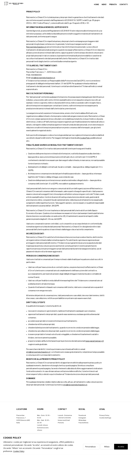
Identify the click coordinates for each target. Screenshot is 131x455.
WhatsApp (82, 420)
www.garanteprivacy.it (94, 341)
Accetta (121, 446)
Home (96, 4)
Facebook (82, 415)
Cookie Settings (105, 418)
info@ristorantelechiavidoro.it (43, 78)
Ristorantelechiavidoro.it (36, 47)
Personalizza (90, 446)
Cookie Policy (18, 451)
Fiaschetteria (83, 422)
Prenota (113, 4)
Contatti (123, 4)
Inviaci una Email (64, 420)
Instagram (82, 418)
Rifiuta (106, 446)
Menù (104, 4)
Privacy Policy (104, 415)
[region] (65, 444)
